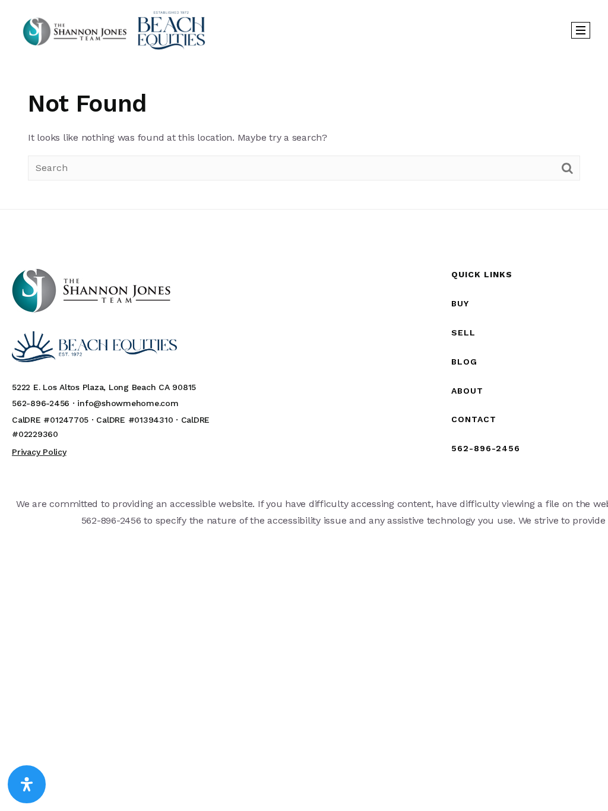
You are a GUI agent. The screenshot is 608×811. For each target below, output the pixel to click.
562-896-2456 (485, 448)
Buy (460, 303)
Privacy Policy (39, 452)
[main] (304, 134)
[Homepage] (114, 30)
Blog (464, 361)
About (467, 390)
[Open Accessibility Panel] (27, 784)
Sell (463, 332)
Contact (473, 419)
